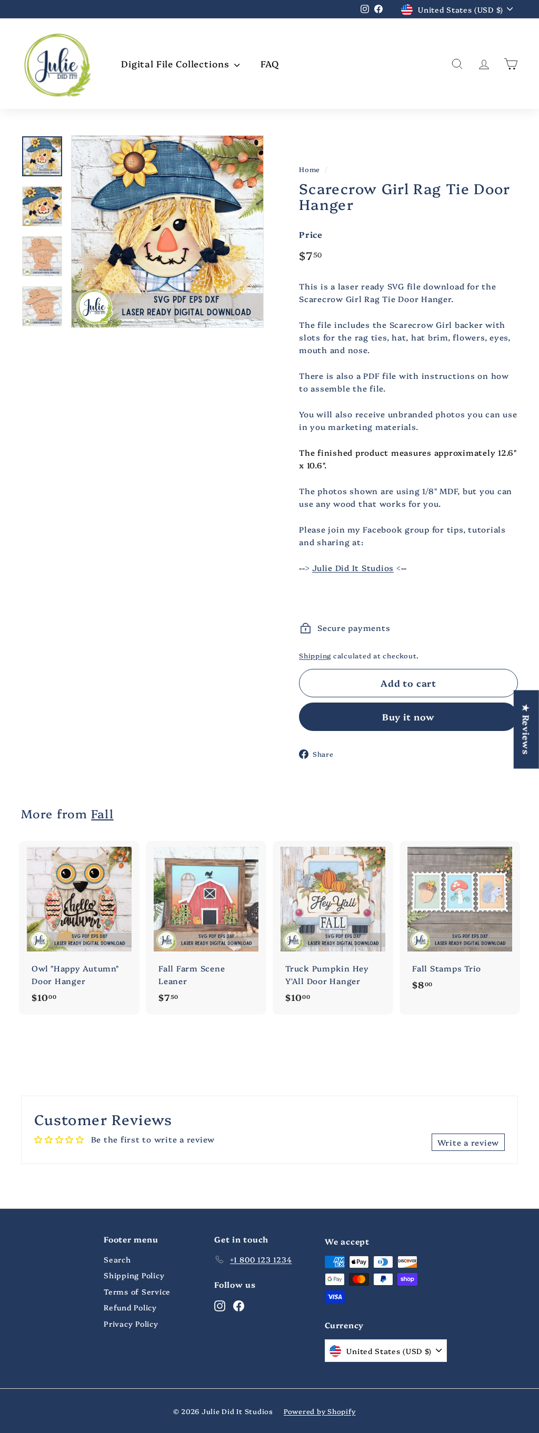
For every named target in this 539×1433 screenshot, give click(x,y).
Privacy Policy (131, 1323)
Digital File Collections (176, 63)
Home (309, 169)
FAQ (270, 63)
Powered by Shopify (320, 1411)
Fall (102, 813)
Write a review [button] (468, 1142)
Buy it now (408, 716)
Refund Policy (130, 1307)
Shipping (315, 655)
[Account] (484, 63)
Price (311, 234)
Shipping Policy (134, 1275)
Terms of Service (137, 1291)
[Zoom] (167, 231)
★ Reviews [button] (527, 729)
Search (117, 1259)
